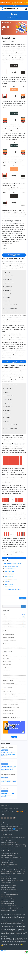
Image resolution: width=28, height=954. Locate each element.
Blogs (10, 17)
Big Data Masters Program (8, 691)
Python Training (6, 658)
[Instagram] (14, 818)
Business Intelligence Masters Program (11, 707)
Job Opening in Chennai (8, 626)
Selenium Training (6, 677)
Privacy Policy (19, 828)
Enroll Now (3, 950)
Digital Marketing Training (8, 683)
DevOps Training (6, 670)
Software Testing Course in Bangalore (8, 889)
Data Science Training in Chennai (7, 859)
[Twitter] (5, 818)
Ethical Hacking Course (8, 680)
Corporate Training (4, 826)
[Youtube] (8, 818)
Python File (7, 581)
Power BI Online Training (20, 844)
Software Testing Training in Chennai (8, 860)
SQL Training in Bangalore (20, 890)
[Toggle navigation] (26, 9)
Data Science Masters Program (9, 694)
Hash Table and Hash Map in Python (13, 589)
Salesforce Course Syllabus (8, 637)
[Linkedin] (11, 818)
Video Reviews (16, 808)
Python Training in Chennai (6, 873)
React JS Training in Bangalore (7, 896)
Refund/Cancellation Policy (6, 831)
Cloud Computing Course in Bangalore (8, 885)
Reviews (13, 809)
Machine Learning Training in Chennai (8, 878)
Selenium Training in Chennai (7, 871)
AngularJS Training (7, 661)
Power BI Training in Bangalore (7, 899)
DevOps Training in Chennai (6, 869)
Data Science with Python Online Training (9, 842)
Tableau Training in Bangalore (7, 892)
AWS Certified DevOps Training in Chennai (9, 866)
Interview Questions (7, 619)
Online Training (4, 811)
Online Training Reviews (5, 809)
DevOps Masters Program (8, 701)
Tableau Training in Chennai (18, 869)
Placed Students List (12, 811)
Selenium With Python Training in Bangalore (9, 894)
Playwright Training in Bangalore (7, 898)
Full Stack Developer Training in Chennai (9, 853)
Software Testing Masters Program (10, 704)
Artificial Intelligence (7, 664)
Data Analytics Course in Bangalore (8, 887)
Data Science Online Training (6, 840)
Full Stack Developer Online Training (17, 846)
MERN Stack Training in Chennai (7, 876)
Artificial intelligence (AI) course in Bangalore (10, 908)
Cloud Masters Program (8, 697)
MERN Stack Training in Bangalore (7, 903)
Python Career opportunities (11, 566)
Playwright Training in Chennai (7, 862)
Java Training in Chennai (6, 880)
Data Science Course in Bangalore (8, 890)
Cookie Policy (3, 830)
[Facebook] (2, 818)
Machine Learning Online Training (7, 844)
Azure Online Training (5, 846)
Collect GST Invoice (21, 811)
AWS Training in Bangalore (19, 907)
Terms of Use (10, 830)
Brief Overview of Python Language (12, 563)
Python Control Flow (9, 571)
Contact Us (14, 5)
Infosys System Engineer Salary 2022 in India (12, 646)
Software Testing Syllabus (8, 634)
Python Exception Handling (10, 579)
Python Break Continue (10, 568)
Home (7, 17)
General (13, 17)
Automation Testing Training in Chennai (9, 864)
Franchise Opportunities (6, 828)
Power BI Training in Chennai (18, 873)
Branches (12, 824)
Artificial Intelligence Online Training (8, 847)
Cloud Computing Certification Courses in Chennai (11, 857)
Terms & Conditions (17, 830)
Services (7, 824)
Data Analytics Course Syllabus (9, 640)
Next (22, 598)
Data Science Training (7, 667)
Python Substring (9, 586)
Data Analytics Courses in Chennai (8, 855)
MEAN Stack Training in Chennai (7, 875)
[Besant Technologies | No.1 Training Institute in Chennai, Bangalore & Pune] (10, 8)
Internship (6, 808)
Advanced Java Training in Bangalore (8, 910)
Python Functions (9, 584)
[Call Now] (25, 952)
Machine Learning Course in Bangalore (8, 905)
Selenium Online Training (16, 839)
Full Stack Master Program (8, 710)
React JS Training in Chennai (19, 871)
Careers (22, 824)
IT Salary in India (6, 643)
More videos (14, 737)
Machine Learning (6, 674)
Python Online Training (5, 839)
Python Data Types (9, 574)
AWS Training (5, 655)
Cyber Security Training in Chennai (19, 867)
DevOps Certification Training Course (17, 837)
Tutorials (10, 808)
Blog (2, 808)
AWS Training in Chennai (6, 867)
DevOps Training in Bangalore (7, 907)
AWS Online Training (5, 837)
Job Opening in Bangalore (9, 623)
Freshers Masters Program (8, 713)
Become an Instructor (13, 826)
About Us (3, 824)
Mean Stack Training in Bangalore (7, 901)
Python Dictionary (8, 576)
